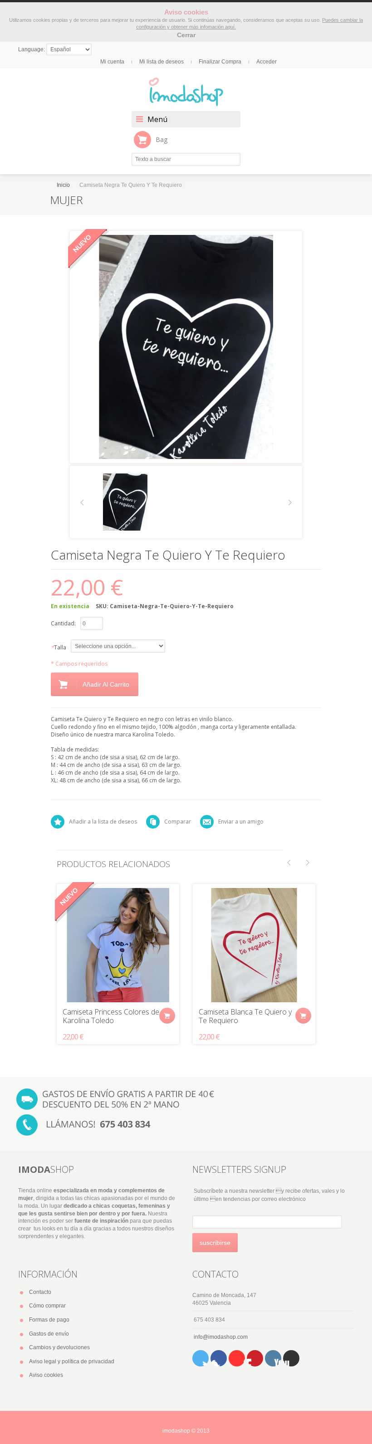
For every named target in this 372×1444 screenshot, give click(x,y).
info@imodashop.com (221, 1337)
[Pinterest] (255, 1358)
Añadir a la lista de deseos (103, 821)
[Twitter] (200, 1358)
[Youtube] (237, 1358)
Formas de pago (49, 1320)
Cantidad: (63, 623)
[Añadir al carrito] (167, 1016)
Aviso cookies (46, 1375)
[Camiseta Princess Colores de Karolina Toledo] (118, 945)
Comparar (177, 821)
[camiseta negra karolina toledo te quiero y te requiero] (125, 502)
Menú (157, 119)
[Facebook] (218, 1358)
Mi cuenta (112, 62)
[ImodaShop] (186, 92)
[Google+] (291, 1358)
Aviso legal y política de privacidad (71, 1361)
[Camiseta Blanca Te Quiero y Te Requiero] (254, 945)
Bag (161, 139)
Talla (58, 647)
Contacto (40, 1292)
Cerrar (186, 35)
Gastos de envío (49, 1334)
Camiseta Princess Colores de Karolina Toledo (111, 1016)
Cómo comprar (47, 1306)
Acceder (266, 62)
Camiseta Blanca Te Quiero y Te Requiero (245, 1016)
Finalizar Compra (220, 62)
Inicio (63, 185)
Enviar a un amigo (241, 821)
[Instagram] (273, 1358)
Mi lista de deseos (161, 62)
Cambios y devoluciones (59, 1347)
